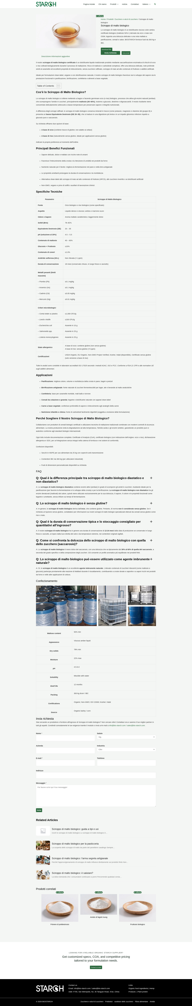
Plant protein (143, 992)
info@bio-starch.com (117, 725)
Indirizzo (39, 771)
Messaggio (41, 783)
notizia (124, 4)
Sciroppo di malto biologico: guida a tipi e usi (75, 829)
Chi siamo (102, 4)
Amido (152, 1002)
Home (103, 19)
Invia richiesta (110, 53)
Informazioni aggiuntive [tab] (60, 56)
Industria (101, 746)
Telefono (100, 758)
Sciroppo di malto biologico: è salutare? (72, 873)
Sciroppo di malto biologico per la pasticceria (75, 843)
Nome (39, 733)
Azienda (39, 746)
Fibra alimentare (141, 1002)
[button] (117, 4)
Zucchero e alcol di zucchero (126, 19)
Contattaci (135, 4)
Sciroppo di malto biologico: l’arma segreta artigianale (80, 858)
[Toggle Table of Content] (57, 86)
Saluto (99, 733)
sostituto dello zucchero (123, 1002)
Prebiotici (109, 1002)
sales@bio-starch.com (136, 725)
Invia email (126, 53)
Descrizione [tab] (46, 56)
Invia (39, 810)
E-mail (39, 758)
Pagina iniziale (89, 4)
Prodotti (113, 4)
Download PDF (106, 49)
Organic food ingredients (138, 988)
